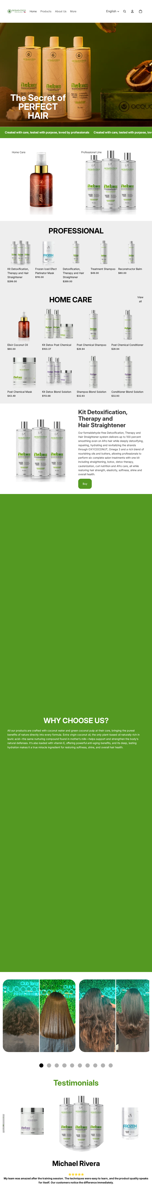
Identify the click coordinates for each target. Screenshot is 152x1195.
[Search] (124, 11)
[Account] (132, 11)
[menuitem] (73, 11)
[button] (41, 1065)
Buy (85, 483)
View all (140, 299)
